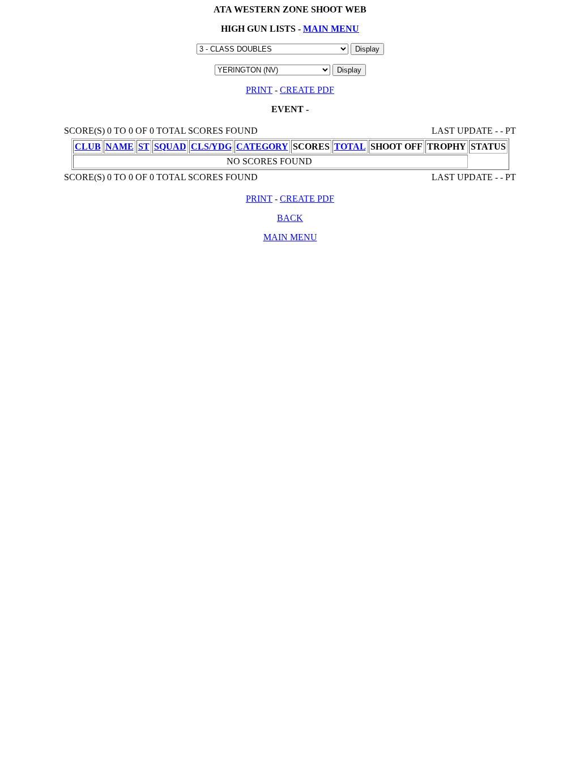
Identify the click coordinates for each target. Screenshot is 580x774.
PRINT (259, 90)
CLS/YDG (211, 146)
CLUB (88, 146)
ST (144, 146)
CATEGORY (262, 146)
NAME (119, 146)
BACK (290, 218)
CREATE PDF (307, 90)
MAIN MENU (331, 28)
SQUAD (170, 146)
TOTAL (350, 146)
